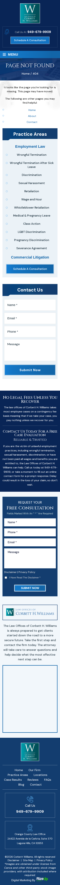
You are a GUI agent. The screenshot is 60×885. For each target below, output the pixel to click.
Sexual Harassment (31, 183)
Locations (40, 775)
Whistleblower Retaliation (31, 207)
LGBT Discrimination (32, 232)
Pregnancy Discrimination (31, 240)
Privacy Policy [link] (44, 860)
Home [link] (32, 110)
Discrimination (32, 175)
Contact (36, 785)
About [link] (32, 116)
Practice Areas (18, 775)
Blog (21, 785)
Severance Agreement (31, 248)
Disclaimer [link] (14, 860)
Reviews (33, 780)
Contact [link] (32, 122)
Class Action (31, 224)
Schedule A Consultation (30, 40)
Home (19, 770)
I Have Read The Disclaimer (24, 577)
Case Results (13, 780)
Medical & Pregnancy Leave (31, 215)
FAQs (47, 780)
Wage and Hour (31, 199)
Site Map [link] (28, 860)
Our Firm (34, 770)
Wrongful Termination (31, 155)
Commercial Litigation (30, 257)
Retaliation (31, 191)
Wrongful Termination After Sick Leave (32, 165)
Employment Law (30, 146)
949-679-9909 (39, 32)
